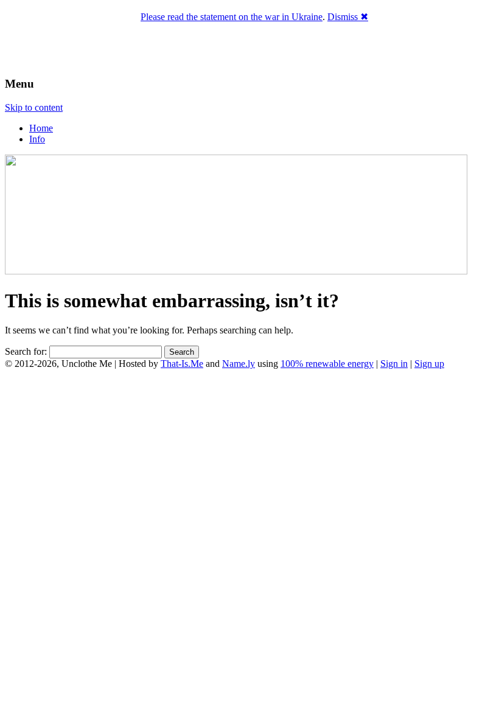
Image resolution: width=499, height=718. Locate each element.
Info (37, 139)
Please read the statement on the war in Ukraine (232, 17)
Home (41, 128)
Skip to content (34, 107)
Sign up (429, 363)
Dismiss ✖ (347, 17)
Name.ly (238, 363)
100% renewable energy (327, 363)
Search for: (26, 351)
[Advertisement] (249, 418)
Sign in (394, 363)
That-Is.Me (182, 363)
